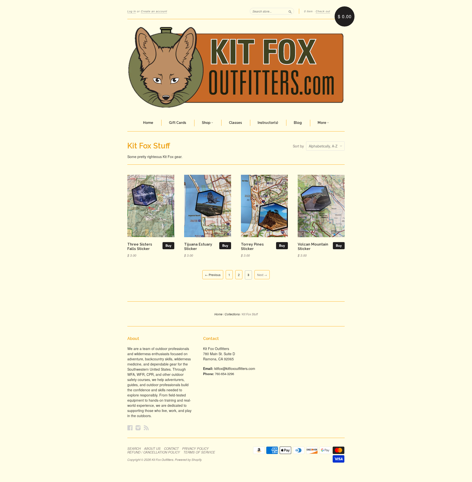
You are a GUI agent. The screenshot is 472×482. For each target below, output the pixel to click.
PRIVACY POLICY (195, 448)
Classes (235, 123)
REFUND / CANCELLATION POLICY (153, 452)
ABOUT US (152, 448)
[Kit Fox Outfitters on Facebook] (130, 427)
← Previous (213, 275)
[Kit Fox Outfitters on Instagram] (138, 427)
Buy (168, 245)
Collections (232, 314)
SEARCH (134, 448)
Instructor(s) (268, 123)
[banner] (236, 67)
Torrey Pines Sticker (252, 246)
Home (148, 123)
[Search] (290, 11)
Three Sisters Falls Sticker (139, 246)
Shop (206, 123)
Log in (131, 11)
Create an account (154, 11)
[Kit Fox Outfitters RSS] (146, 427)
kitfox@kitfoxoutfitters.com (234, 368)
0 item (308, 11)
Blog (298, 123)
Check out (323, 11)
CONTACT (171, 448)
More (322, 123)
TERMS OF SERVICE (199, 452)
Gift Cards (177, 123)
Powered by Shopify (188, 459)
